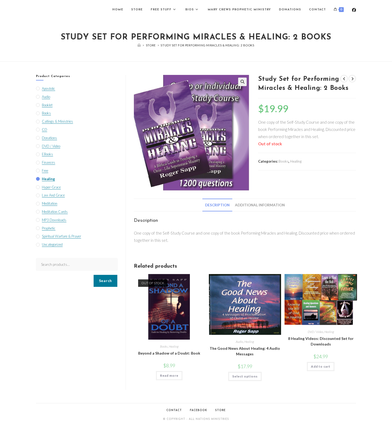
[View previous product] (344, 78)
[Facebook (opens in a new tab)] (354, 10)
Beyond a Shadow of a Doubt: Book (169, 353)
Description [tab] (217, 205)
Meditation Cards (55, 212)
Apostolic (48, 88)
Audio (239, 342)
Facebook (198, 410)
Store (220, 410)
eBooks (47, 154)
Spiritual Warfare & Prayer (61, 236)
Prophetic (48, 228)
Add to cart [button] (320, 366)
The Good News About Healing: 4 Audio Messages (245, 351)
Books (284, 161)
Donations (49, 138)
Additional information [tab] (260, 205)
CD (44, 129)
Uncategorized (52, 244)
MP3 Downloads (54, 220)
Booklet (47, 105)
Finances (48, 162)
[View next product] (352, 78)
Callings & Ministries (57, 121)
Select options (245, 376)
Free (45, 170)
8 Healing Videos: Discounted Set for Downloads (321, 341)
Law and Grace (53, 195)
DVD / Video (315, 332)
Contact (174, 410)
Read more (169, 375)
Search (105, 280)
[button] (242, 82)
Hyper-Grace (51, 187)
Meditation (49, 203)
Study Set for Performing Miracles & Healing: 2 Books (207, 45)
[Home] (139, 45)
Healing (296, 161)
